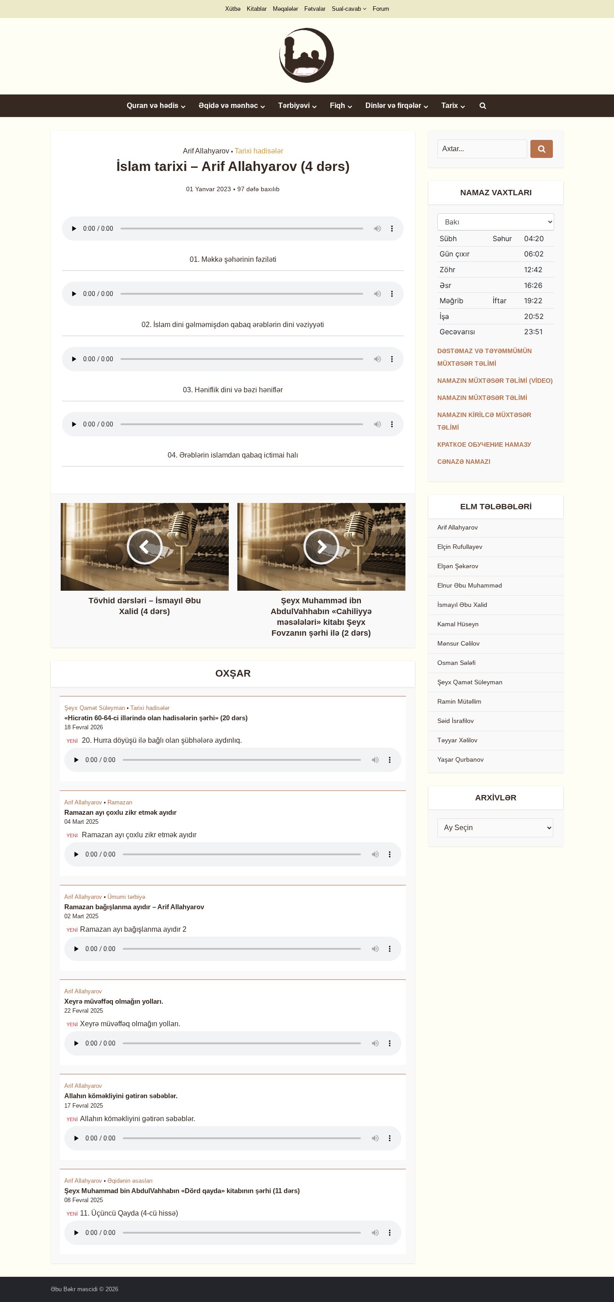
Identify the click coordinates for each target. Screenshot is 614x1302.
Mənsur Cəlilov (458, 643)
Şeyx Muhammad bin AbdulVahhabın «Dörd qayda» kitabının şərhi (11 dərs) (182, 1190)
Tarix (449, 105)
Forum (381, 8)
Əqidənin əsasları (130, 1180)
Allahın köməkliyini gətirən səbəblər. (121, 1096)
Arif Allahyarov (206, 151)
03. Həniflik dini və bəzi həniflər (233, 390)
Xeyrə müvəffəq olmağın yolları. (113, 1001)
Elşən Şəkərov (457, 566)
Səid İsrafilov (455, 720)
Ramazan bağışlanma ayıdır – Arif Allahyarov (134, 907)
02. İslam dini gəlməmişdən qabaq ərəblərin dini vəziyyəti (233, 324)
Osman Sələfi (456, 662)
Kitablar (257, 8)
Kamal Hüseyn (458, 624)
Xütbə (232, 8)
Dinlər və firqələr (393, 105)
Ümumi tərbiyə (126, 896)
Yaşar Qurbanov (460, 759)
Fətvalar (314, 8)
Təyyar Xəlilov (457, 740)
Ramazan (119, 802)
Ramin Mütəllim (459, 701)
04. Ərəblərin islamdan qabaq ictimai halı (233, 455)
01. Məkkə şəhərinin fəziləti (233, 259)
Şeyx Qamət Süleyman (94, 708)
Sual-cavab (346, 8)
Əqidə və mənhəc (228, 105)
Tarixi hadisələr (259, 151)
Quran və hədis (152, 105)
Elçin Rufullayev (459, 546)
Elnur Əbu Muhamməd (469, 585)
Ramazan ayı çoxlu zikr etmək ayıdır (120, 812)
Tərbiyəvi (294, 105)
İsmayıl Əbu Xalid (462, 604)
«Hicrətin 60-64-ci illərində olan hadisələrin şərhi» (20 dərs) (156, 718)
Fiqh (337, 105)
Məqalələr (285, 8)
